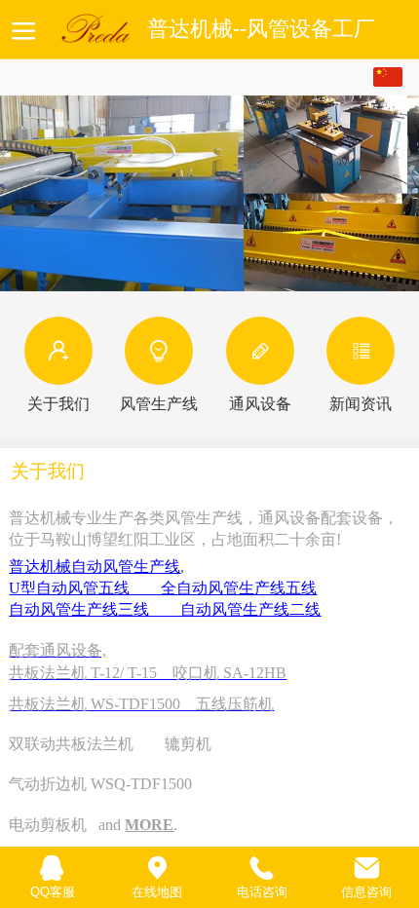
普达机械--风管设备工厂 (261, 29)
